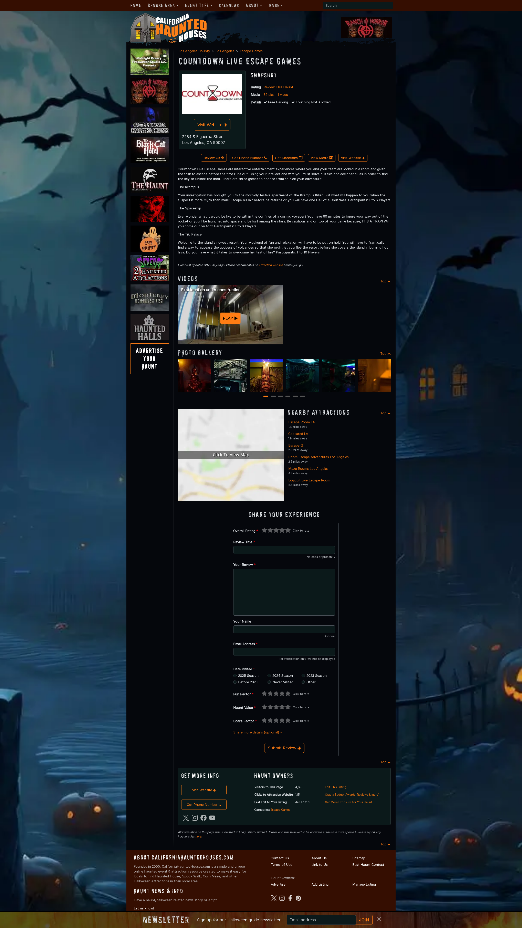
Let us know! (144, 908)
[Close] (379, 919)
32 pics (269, 95)
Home (135, 5)
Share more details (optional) (256, 732)
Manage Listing (364, 884)
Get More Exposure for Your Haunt (348, 802)
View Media (320, 158)
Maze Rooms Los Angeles (308, 469)
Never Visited (282, 682)
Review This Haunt (278, 87)
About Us (319, 858)
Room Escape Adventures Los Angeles (318, 457)
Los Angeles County (194, 51)
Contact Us (280, 858)
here (198, 836)
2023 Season (316, 676)
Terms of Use (281, 865)
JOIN (364, 919)
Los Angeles (225, 51)
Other (311, 682)
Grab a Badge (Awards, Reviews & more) (352, 794)
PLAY (228, 318)
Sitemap (358, 858)
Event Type (197, 5)
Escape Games (251, 51)
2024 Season (282, 676)
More (274, 5)
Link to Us (320, 865)
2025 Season (248, 676)
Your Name (242, 621)
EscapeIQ (295, 445)
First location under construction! (211, 289)
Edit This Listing (335, 787)
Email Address (245, 644)
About (252, 5)
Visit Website (210, 124)
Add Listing (320, 884)
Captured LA (298, 434)
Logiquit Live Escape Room (309, 480)
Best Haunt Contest (368, 865)
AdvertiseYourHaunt (149, 358)
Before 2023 (248, 682)
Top (383, 281)
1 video (283, 95)
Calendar (229, 5)
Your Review (244, 565)
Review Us (212, 158)
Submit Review (282, 747)
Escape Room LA (301, 422)
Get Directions (287, 158)
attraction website (271, 265)
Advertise (278, 884)
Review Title (244, 542)
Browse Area (161, 5)
